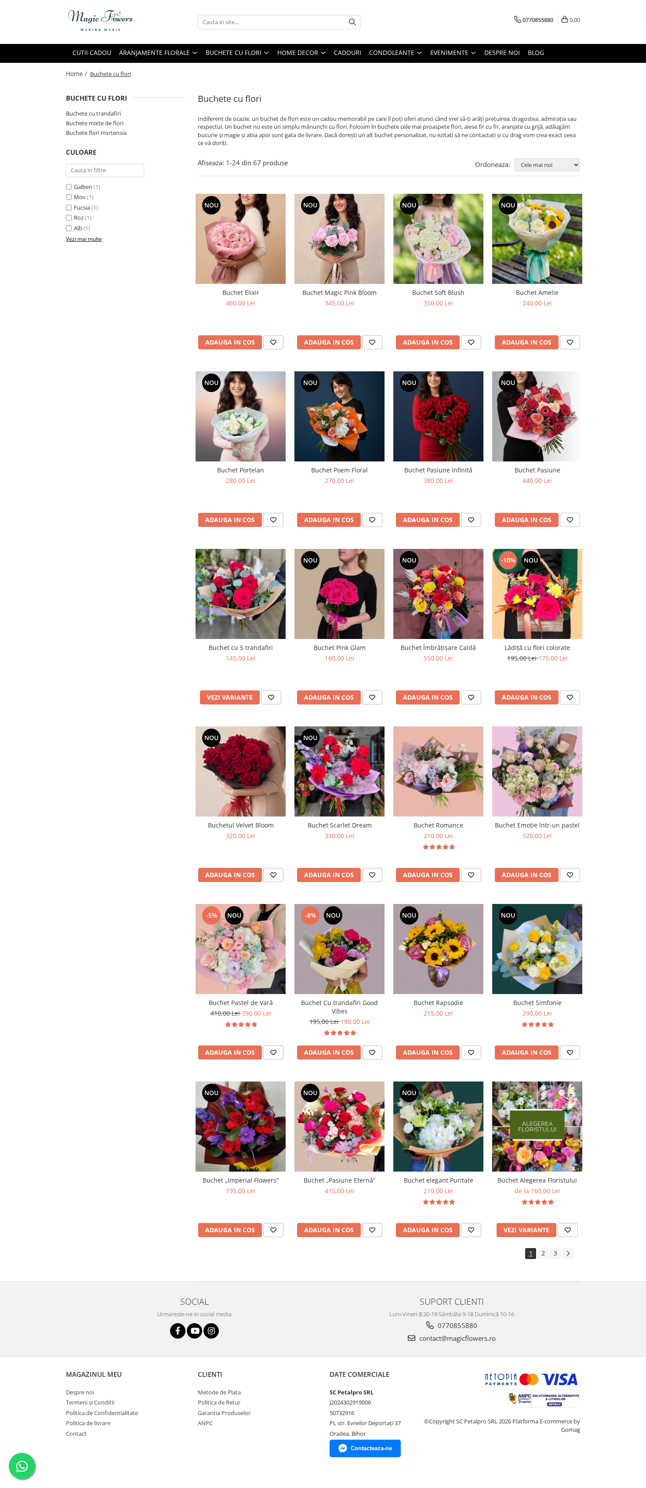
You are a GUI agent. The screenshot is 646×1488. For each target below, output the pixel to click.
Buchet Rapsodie (438, 1002)
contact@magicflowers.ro (456, 1338)
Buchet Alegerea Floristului (537, 1180)
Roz (78, 217)
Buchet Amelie (537, 292)
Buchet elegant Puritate (438, 1180)
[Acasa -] (110, 22)
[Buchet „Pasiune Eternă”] (339, 1127)
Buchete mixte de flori (94, 123)
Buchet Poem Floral (339, 470)
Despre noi (502, 52)
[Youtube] (194, 1331)
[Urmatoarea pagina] (567, 1253)
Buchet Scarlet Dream (340, 825)
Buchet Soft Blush (438, 292)
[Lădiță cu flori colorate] (537, 594)
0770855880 (456, 1325)
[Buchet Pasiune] (537, 416)
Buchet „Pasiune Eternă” (339, 1180)
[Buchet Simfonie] (537, 949)
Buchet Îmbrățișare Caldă (438, 647)
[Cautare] (352, 22)
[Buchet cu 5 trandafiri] (241, 594)
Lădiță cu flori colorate (537, 647)
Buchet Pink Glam (340, 647)
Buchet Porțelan (240, 470)
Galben (83, 187)
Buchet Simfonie (537, 1002)
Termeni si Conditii (90, 1402)
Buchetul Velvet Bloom (241, 825)
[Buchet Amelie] (537, 239)
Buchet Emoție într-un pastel (537, 825)
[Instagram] (211, 1331)
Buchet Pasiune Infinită (438, 470)
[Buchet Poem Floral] (339, 416)
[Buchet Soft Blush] (438, 239)
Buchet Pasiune (537, 470)
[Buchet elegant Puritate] (438, 1127)
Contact (76, 1433)
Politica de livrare (88, 1423)
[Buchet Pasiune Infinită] (438, 416)
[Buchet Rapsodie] (438, 949)
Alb (78, 228)
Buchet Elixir (240, 292)
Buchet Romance (438, 825)
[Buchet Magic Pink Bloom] (339, 239)
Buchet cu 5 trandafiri (241, 647)
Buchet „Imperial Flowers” (241, 1180)
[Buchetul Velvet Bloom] (241, 771)
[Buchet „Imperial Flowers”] (241, 1127)
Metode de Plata (219, 1392)
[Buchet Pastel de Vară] (241, 949)
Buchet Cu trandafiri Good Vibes (339, 1006)
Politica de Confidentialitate (102, 1413)
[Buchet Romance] (438, 771)
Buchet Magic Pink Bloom (339, 292)
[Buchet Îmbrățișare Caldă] (438, 594)
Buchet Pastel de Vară (241, 1002)
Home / (77, 73)
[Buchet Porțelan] (241, 416)
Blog (536, 52)
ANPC (205, 1423)
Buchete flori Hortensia (96, 133)
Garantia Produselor (224, 1413)
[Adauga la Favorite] (273, 342)
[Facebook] (177, 1331)
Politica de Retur (219, 1402)
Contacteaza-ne (371, 1448)
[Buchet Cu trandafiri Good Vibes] (339, 949)
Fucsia (82, 207)
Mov (80, 197)
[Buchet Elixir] (241, 239)
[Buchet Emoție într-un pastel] (537, 771)
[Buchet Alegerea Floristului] (537, 1127)
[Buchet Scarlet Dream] (339, 771)
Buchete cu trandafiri (93, 113)
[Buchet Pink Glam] (339, 594)
